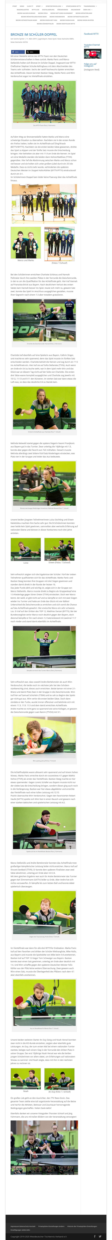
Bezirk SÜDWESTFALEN (45, 24)
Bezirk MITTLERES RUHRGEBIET (62, 13)
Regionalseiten (23, 10)
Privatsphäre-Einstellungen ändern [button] (51, 1226)
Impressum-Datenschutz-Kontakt (23, 1226)
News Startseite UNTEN (19, 42)
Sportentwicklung (53, 6)
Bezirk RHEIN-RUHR (67, 20)
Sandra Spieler (19, 39)
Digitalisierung (48, 10)
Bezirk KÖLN (43, 13)
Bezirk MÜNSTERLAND (84, 13)
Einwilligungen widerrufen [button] (20, 1230)
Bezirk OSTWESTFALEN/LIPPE (78, 17)
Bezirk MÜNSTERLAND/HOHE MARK (34, 17)
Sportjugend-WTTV (73, 6)
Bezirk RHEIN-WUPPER (85, 20)
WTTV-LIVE (35, 10)
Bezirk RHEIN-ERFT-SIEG (48, 20)
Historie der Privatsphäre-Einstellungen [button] (82, 1226)
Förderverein (62, 10)
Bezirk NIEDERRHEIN (57, 17)
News (22, 6)
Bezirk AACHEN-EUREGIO (26, 13)
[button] (18, 52)
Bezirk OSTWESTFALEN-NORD (26, 20)
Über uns (86, 10)
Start (14, 6)
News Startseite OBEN (65, 39)
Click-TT (30, 6)
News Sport (52, 39)
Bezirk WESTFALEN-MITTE (66, 24)
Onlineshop (75, 10)
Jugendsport (42, 39)
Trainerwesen (89, 6)
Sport (38, 6)
